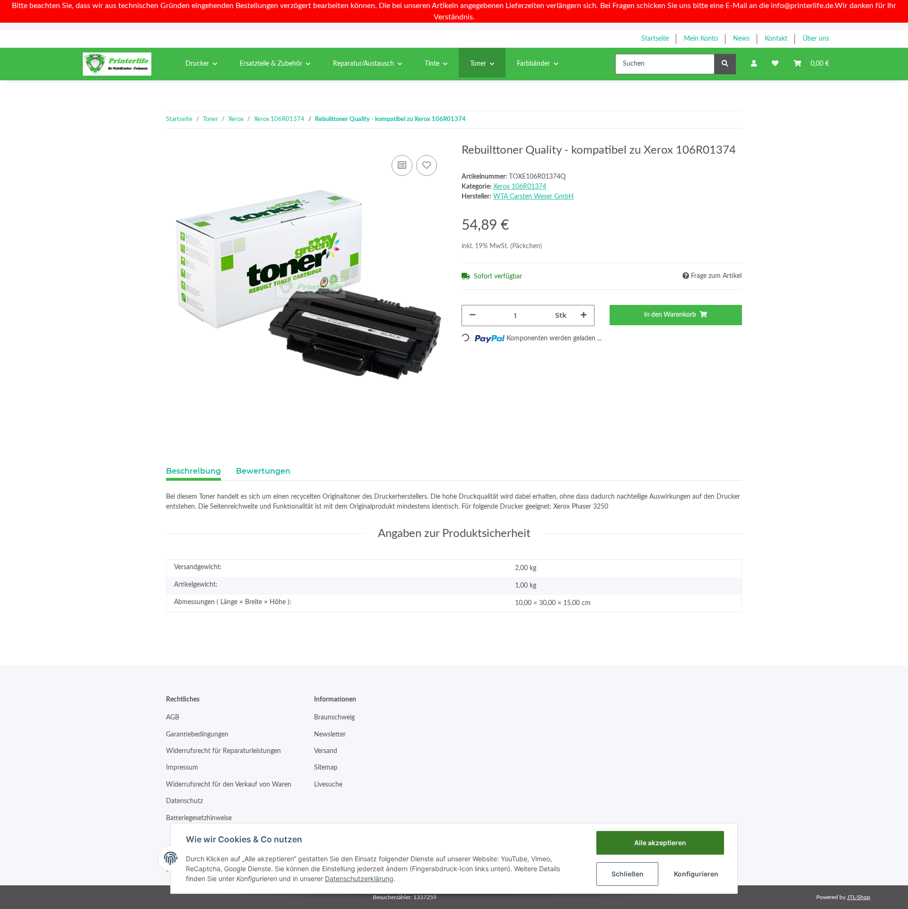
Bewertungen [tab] (263, 471)
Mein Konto (701, 38)
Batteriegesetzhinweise (199, 818)
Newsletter (330, 734)
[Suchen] (725, 64)
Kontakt (776, 38)
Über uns (816, 38)
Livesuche (328, 784)
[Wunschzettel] (775, 64)
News (741, 38)
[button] (753, 64)
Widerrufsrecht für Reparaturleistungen (223, 751)
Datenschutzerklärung (359, 878)
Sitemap (326, 767)
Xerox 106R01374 (519, 186)
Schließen (627, 874)
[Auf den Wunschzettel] (426, 165)
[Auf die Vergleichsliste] (402, 165)
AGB (172, 717)
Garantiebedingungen (197, 734)
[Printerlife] (117, 64)
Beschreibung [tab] (193, 471)
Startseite (655, 38)
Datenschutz (184, 801)
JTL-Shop (858, 897)
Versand (325, 751)
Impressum (182, 767)
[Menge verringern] (472, 315)
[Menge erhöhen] (583, 315)
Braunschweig (334, 717)
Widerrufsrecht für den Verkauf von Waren (228, 784)
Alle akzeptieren (660, 843)
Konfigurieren (696, 874)
